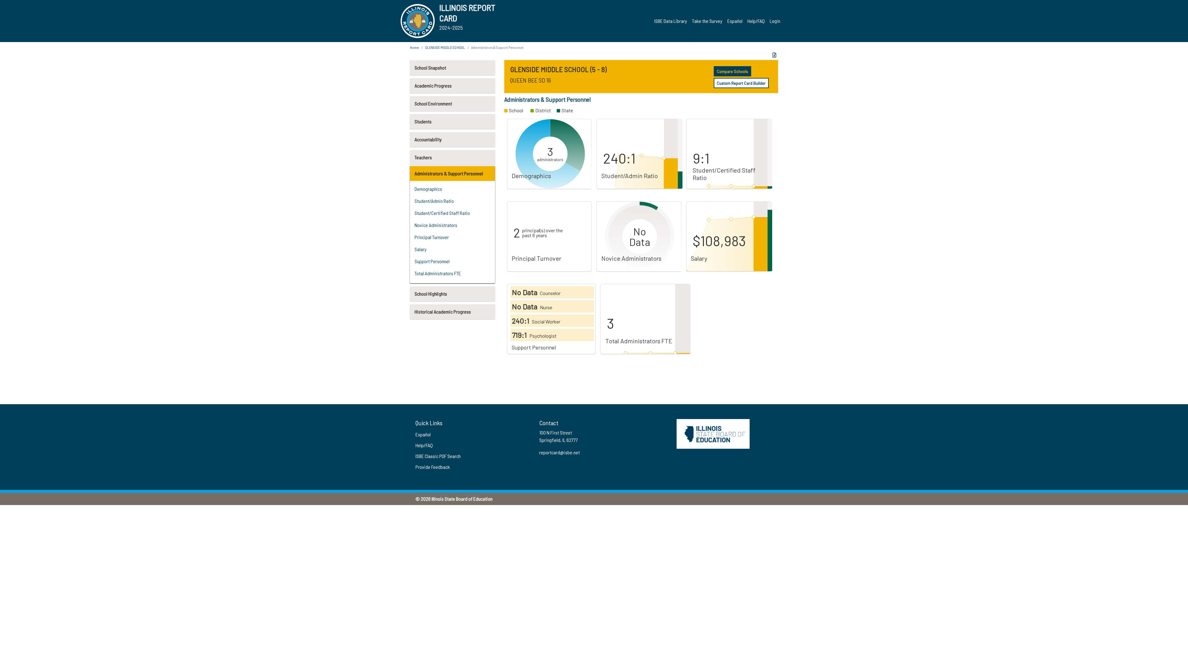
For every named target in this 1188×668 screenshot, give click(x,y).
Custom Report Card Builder (741, 83)
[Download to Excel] (774, 55)
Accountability (428, 139)
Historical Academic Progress (443, 312)
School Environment (433, 103)
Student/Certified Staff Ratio (442, 213)
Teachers (423, 157)
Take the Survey (707, 21)
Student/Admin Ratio (434, 201)
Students (423, 121)
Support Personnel (432, 261)
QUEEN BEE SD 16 (530, 80)
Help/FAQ (756, 21)
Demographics (428, 189)
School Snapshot (430, 68)
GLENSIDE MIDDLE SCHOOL (445, 47)
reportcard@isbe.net (559, 452)
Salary (421, 249)
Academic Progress (433, 85)
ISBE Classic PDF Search (438, 456)
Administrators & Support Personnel (449, 173)
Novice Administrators (436, 225)
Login (775, 21)
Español (734, 21)
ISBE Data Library (670, 21)
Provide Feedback (432, 467)
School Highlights (431, 294)
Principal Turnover (432, 237)
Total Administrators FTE (438, 273)
